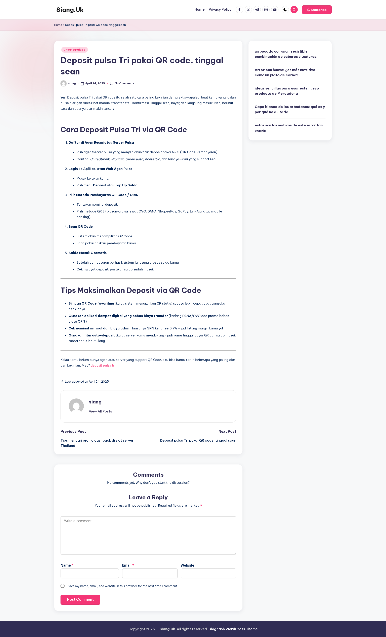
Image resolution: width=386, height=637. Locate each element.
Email (128, 565)
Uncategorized (74, 49)
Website (187, 565)
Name (67, 565)
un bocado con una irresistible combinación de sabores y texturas (285, 54)
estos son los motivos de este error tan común (289, 128)
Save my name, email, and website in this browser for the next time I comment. (123, 586)
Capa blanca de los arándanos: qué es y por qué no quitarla (290, 109)
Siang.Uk (70, 9)
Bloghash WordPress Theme (233, 629)
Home (58, 25)
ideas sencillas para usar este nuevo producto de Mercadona (287, 91)
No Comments (124, 83)
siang (95, 402)
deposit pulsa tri (103, 365)
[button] (317, 9)
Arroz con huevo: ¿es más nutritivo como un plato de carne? (285, 72)
